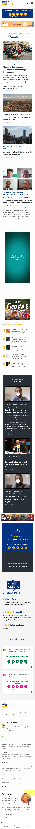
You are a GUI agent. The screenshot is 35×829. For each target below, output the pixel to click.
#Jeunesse (26, 64)
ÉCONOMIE (5, 742)
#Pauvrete (28, 114)
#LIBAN (5, 114)
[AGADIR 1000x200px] (17, 24)
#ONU (21, 114)
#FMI (19, 64)
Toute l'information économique (16, 3)
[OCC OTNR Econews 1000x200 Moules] (17, 517)
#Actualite (8, 404)
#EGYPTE (6, 192)
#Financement (23, 146)
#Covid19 (22, 194)
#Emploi (14, 64)
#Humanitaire (13, 114)
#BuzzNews (19, 459)
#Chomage (26, 62)
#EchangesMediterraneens (13, 491)
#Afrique (6, 62)
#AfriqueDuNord (15, 62)
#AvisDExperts (9, 459)
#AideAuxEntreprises (20, 404)
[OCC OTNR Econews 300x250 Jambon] (17, 309)
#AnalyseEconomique (11, 407)
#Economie (6, 64)
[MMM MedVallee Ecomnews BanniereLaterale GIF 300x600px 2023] (17, 257)
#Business (6, 194)
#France (13, 192)
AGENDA (4, 752)
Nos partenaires (12, 722)
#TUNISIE (6, 146)
